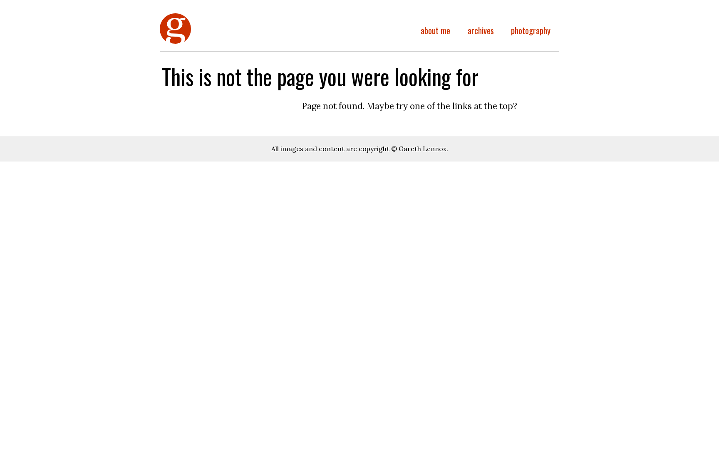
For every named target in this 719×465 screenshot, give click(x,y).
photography (530, 30)
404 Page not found (175, 42)
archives (481, 30)
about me (435, 30)
